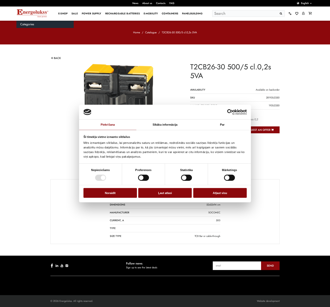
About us (147, 3)
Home (136, 32)
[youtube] (61, 265)
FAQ (171, 3)
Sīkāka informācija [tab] (165, 124)
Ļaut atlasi (165, 193)
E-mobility (151, 13)
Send (270, 266)
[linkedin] (56, 265)
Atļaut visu (220, 193)
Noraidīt (110, 193)
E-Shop (63, 13)
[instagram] (66, 265)
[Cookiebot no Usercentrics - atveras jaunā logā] (230, 112)
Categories (27, 24)
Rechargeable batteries (122, 13)
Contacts (161, 3)
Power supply (91, 13)
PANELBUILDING (192, 13)
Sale (74, 13)
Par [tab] (222, 124)
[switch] (143, 177)
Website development (268, 301)
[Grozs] (310, 13)
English (305, 3)
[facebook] (51, 265)
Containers (170, 13)
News (135, 3)
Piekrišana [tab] (108, 124)
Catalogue (151, 32)
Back (57, 58)
